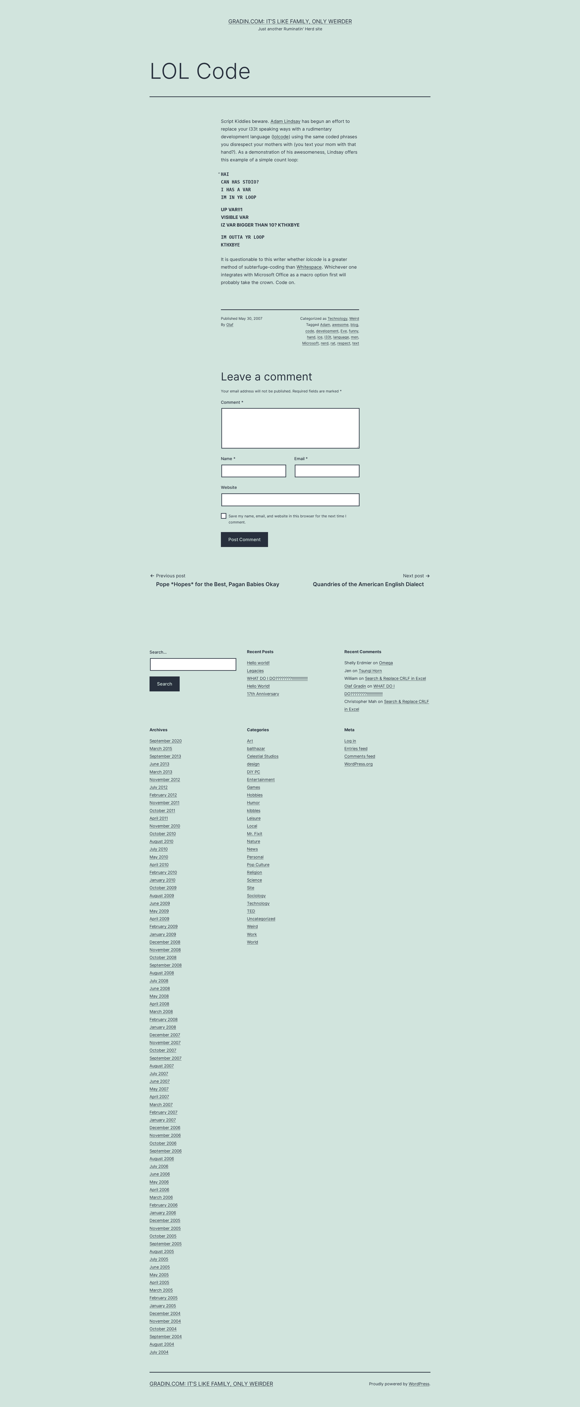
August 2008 (162, 972)
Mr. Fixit (254, 833)
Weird (354, 318)
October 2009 (163, 887)
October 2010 (163, 833)
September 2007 (165, 1058)
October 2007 (163, 1050)
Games (253, 787)
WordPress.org (358, 764)
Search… (158, 652)
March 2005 (161, 1290)
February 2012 (163, 795)
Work (252, 934)
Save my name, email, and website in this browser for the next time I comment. (287, 519)
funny (353, 331)
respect (343, 343)
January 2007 (163, 1120)
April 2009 (159, 918)
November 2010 (165, 826)
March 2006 (161, 1197)
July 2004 (159, 1352)
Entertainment (261, 779)
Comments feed (359, 756)
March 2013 (161, 771)
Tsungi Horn (370, 670)
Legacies (255, 670)
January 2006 (163, 1212)
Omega (386, 662)
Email (301, 458)
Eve (344, 331)
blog (354, 324)
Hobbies (255, 795)
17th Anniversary (263, 693)
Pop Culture (258, 864)
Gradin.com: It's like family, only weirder (290, 21)
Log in (350, 740)
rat (333, 343)
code (309, 331)
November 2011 (164, 802)
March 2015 (161, 748)
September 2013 (165, 756)
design (253, 764)
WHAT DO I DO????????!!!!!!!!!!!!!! (277, 678)
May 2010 (159, 857)
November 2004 (165, 1321)
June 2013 (159, 764)
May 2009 (159, 911)
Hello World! (258, 686)
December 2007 (165, 1034)
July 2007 (159, 1073)
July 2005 (159, 1259)
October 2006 (163, 1143)
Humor (253, 802)
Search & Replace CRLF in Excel (395, 678)
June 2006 (160, 1174)
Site (250, 887)
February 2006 (164, 1205)
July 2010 (159, 849)
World (252, 942)
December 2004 (165, 1313)
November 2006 (165, 1135)
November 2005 (165, 1228)
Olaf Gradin (355, 686)
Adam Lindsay (285, 121)
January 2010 (162, 880)
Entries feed (355, 748)
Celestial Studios (262, 756)
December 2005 (165, 1220)
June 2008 (160, 988)
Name (228, 458)
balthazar (256, 748)
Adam (325, 324)
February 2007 (163, 1112)
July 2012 (159, 787)
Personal (255, 857)
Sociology (256, 895)
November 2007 (165, 1042)
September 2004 (166, 1336)
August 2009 (162, 895)
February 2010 (163, 872)
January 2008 (163, 1027)
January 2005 (163, 1305)
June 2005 (160, 1267)
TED (251, 911)
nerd (325, 343)
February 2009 (164, 926)
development (327, 331)
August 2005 (162, 1251)
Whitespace (309, 267)
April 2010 (159, 864)
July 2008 (159, 980)
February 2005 (164, 1297)
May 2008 (159, 996)
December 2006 (165, 1127)
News (252, 849)
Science (254, 880)
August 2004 (162, 1344)
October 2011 (162, 810)
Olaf (229, 324)
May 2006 (159, 1182)
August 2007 (162, 1065)
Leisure (254, 818)
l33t (327, 337)
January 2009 (163, 934)
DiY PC (253, 771)
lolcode (281, 136)
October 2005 (163, 1236)
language (341, 337)
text (355, 343)
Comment (232, 402)
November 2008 (165, 949)
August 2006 (162, 1158)
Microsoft (310, 343)
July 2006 (159, 1166)
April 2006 (159, 1189)
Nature (253, 841)
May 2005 (159, 1274)
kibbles (253, 810)
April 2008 (159, 1003)
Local (252, 826)
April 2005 (159, 1282)
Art (250, 740)
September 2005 (166, 1243)
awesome (340, 324)
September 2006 (166, 1151)
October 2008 (163, 957)
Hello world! (258, 662)
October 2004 (163, 1328)
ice (319, 337)
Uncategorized (261, 918)
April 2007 (159, 1096)
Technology (337, 318)
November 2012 (165, 779)
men (354, 337)
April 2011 (159, 818)
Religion (254, 872)
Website (229, 487)
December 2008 (165, 942)
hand (311, 337)
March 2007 (161, 1104)
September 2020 (166, 740)
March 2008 (161, 1011)
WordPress (419, 1383)
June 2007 (160, 1081)
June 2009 (160, 903)
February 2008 (164, 1019)
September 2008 (166, 965)
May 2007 (159, 1089)
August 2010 (161, 841)
